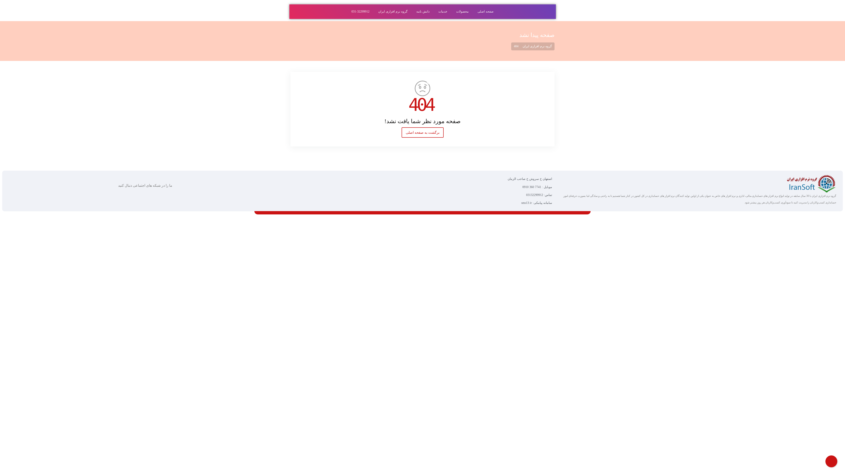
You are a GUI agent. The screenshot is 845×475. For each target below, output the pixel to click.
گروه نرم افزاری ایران (393, 11)
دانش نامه (423, 11)
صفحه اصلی (486, 11)
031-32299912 (360, 11)
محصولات (462, 11)
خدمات (442, 11)
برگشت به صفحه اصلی (422, 132)
